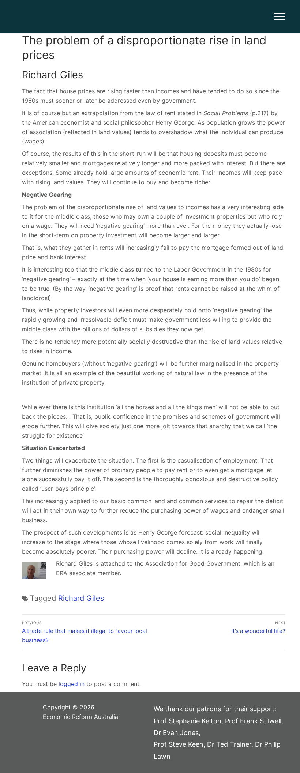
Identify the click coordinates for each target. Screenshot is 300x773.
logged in (72, 683)
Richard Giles (81, 598)
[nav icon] (279, 16)
